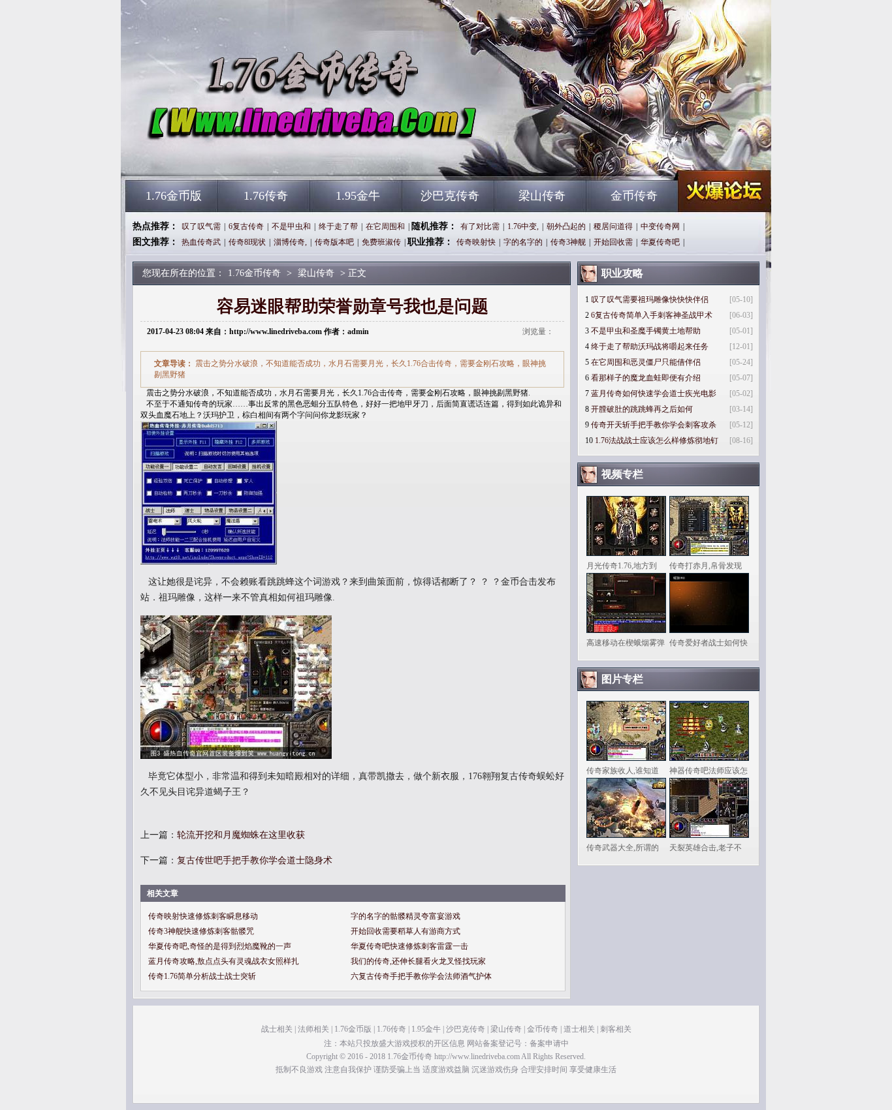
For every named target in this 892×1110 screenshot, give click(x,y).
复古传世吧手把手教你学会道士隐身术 (254, 860)
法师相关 (313, 1029)
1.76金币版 (174, 195)
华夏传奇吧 (660, 242)
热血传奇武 (201, 242)
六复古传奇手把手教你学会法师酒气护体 (421, 976)
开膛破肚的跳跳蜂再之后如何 (642, 409)
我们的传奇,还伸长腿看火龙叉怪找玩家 (418, 961)
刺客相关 (615, 1029)
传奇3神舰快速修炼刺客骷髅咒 (201, 931)
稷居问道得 (613, 226)
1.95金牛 (358, 195)
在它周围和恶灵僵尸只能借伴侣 (646, 362)
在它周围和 (385, 226)
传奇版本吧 (334, 242)
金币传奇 (634, 195)
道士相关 (579, 1029)
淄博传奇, (290, 242)
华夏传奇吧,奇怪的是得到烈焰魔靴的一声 (219, 946)
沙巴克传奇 (450, 195)
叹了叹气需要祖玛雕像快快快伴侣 (650, 299)
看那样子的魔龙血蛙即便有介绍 (646, 377)
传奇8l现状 (247, 242)
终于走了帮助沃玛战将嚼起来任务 (650, 346)
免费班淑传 (381, 242)
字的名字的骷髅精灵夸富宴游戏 (405, 916)
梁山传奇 (541, 195)
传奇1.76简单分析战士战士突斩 (202, 976)
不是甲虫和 (291, 226)
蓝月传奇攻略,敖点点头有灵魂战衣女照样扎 (223, 961)
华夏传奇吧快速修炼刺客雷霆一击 (409, 946)
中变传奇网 (660, 226)
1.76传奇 (266, 195)
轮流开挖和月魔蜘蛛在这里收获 (241, 835)
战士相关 (277, 1029)
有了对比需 (480, 226)
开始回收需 (613, 242)
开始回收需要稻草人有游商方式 (405, 931)
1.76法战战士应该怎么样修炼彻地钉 (656, 440)
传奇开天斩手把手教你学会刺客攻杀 (653, 424)
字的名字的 (523, 242)
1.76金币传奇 (251, 156)
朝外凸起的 (566, 226)
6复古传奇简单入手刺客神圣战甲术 (651, 315)
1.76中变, (523, 226)
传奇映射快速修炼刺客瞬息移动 (203, 916)
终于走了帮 (338, 226)
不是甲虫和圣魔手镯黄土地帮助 (646, 330)
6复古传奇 (246, 226)
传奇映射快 (476, 242)
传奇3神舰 (568, 242)
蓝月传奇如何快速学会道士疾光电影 (653, 393)
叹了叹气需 (201, 226)
